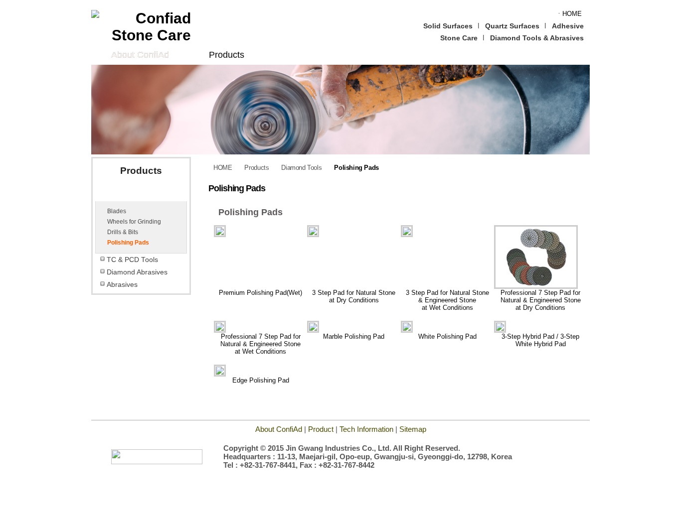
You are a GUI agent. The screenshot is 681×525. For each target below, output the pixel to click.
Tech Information (367, 429)
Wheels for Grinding (134, 221)
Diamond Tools (132, 193)
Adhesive (568, 26)
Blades (116, 211)
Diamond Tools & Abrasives (537, 38)
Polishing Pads (128, 242)
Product (321, 429)
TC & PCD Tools (132, 259)
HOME (222, 167)
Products (226, 55)
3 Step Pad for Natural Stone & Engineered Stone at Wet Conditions (447, 300)
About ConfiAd (140, 55)
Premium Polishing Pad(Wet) (260, 292)
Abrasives (122, 284)
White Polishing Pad (447, 336)
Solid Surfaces (448, 26)
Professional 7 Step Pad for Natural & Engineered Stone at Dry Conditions (541, 300)
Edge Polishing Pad (260, 380)
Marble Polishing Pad (353, 336)
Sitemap (412, 429)
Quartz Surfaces (512, 26)
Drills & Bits (122, 232)
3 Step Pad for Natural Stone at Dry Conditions (353, 296)
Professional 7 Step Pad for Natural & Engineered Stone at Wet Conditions (260, 344)
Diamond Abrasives (137, 272)
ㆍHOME (569, 13)
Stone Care (459, 38)
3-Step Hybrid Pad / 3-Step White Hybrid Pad (540, 340)
